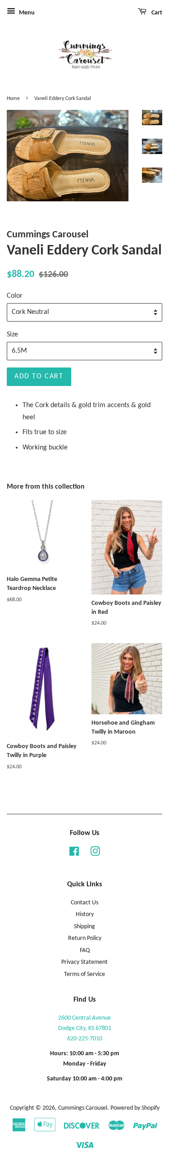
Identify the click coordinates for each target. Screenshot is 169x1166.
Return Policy (84, 938)
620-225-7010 (84, 1039)
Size (12, 334)
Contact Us (84, 903)
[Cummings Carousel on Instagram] (95, 854)
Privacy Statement (84, 962)
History (85, 914)
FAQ (85, 950)
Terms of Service (84, 974)
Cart (156, 12)
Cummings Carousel (82, 1108)
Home (13, 98)
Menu (26, 12)
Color (15, 295)
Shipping (84, 927)
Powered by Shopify (135, 1108)
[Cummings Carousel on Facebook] (74, 854)
